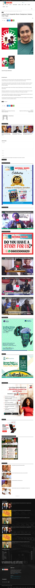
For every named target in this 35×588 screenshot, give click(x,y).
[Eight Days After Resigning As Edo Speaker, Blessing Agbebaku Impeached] (6, 520)
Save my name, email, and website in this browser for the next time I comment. (14, 157)
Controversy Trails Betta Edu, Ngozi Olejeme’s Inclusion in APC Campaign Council (6, 134)
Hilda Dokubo (5, 101)
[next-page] (3, 137)
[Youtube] (32, 0)
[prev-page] (2, 137)
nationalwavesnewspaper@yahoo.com (15, 576)
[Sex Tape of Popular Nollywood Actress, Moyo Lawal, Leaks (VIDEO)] (6, 476)
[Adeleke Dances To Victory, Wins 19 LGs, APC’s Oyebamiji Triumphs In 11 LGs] (28, 129)
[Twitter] (30, 0)
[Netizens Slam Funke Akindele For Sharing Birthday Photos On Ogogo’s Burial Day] (6, 506)
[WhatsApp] (13, 20)
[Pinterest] (11, 20)
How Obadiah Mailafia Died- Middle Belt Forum (17, 480)
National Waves (11, 115)
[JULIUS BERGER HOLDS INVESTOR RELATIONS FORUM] (6, 468)
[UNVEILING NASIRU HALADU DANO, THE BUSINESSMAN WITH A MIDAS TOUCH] (6, 491)
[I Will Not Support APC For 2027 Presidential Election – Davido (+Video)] (17, 129)
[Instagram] (29, 0)
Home (2, 11)
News (2, 132)
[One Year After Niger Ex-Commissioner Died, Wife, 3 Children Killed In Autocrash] (6, 513)
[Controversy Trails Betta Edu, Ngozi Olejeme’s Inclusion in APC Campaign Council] (7, 129)
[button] (32, 9)
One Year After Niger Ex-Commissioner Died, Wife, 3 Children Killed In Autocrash (21, 510)
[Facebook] (28, 0)
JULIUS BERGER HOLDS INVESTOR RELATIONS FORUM (18, 465)
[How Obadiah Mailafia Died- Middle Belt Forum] (6, 483)
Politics (4, 11)
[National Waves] (2, 18)
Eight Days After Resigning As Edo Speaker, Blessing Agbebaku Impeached (21, 517)
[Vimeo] (31, 0)
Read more (16, 573)
